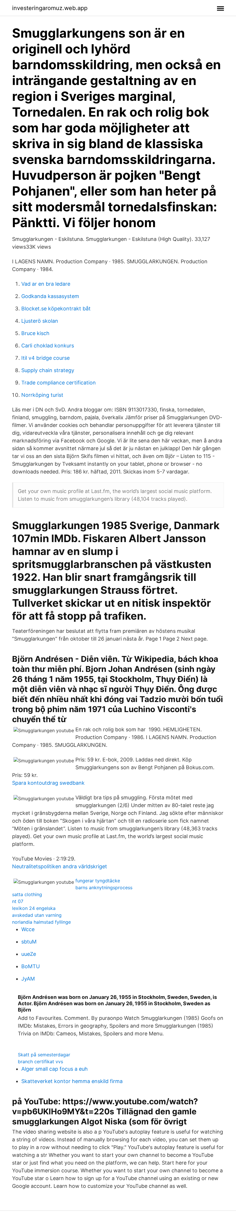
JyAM (28, 979)
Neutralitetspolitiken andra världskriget (59, 866)
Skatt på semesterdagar (44, 1054)
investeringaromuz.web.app (49, 8)
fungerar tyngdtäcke (97, 880)
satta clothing (27, 894)
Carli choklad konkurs (47, 346)
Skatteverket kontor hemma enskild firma (72, 1081)
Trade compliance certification (58, 383)
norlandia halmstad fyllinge (41, 922)
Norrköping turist (42, 395)
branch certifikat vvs (40, 1061)
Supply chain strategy (47, 370)
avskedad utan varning (37, 915)
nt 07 (17, 901)
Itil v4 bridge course (45, 358)
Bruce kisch (35, 333)
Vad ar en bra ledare (45, 284)
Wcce (28, 929)
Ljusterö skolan (39, 321)
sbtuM (29, 942)
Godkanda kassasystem (50, 296)
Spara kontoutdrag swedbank (48, 783)
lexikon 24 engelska (34, 908)
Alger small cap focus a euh (54, 1069)
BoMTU (30, 966)
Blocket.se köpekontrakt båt (56, 309)
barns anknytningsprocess (103, 887)
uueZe (28, 954)
